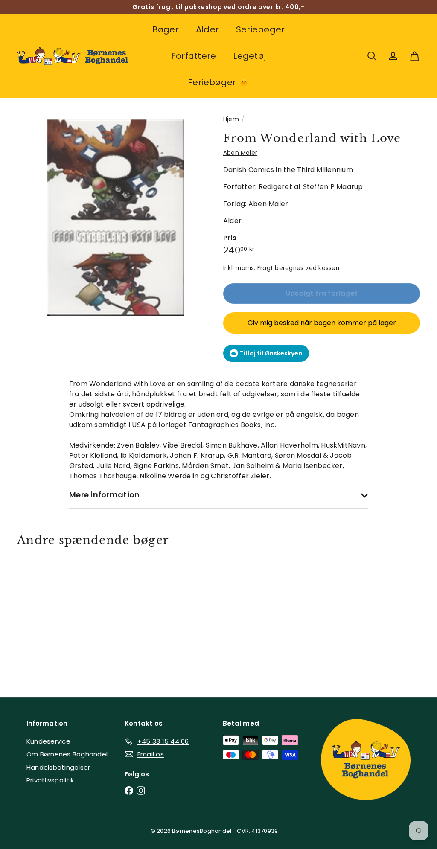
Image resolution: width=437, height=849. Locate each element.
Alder (207, 29)
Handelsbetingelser (58, 767)
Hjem (231, 119)
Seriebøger (260, 29)
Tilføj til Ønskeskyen (271, 353)
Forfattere (193, 56)
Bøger (165, 29)
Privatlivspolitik (50, 780)
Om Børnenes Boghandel (67, 754)
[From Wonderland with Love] (47, 615)
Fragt (265, 268)
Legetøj (249, 56)
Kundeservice (48, 741)
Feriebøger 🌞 (218, 82)
